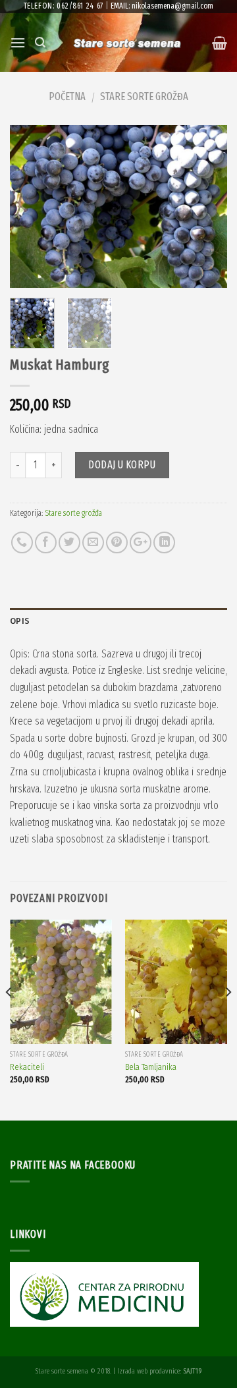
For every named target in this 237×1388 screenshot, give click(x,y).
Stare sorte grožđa (144, 96)
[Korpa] (219, 42)
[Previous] (31, 206)
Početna (67, 96)
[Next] (206, 206)
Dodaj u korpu (121, 464)
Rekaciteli (27, 1066)
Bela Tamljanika (150, 1066)
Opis (20, 621)
